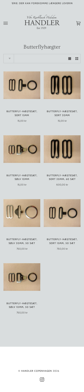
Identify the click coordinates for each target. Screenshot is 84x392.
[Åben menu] (9, 23)
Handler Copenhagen (36, 370)
